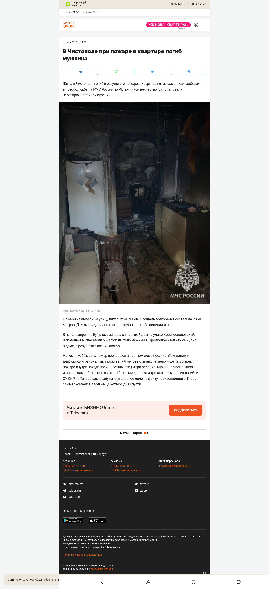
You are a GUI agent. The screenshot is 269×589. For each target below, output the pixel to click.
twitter (144, 484)
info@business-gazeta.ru (78, 470)
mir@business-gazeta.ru (126, 470)
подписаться (185, 410)
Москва (87, 12)
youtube (74, 497)
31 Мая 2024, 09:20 (75, 42)
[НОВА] (167, 24)
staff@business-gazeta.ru (174, 465)
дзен (143, 490)
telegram (74, 490)
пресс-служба (77, 310)
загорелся (117, 334)
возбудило (108, 378)
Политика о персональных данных (82, 554)
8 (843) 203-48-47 (122, 465)
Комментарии (134, 433)
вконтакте (75, 484)
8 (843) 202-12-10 (74, 465)
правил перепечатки (102, 569)
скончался (82, 384)
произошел (117, 355)
